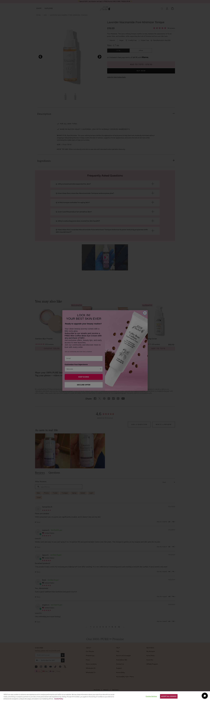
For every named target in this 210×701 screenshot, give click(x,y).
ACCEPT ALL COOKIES (168, 696)
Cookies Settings (151, 696)
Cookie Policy (58, 699)
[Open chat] (205, 696)
